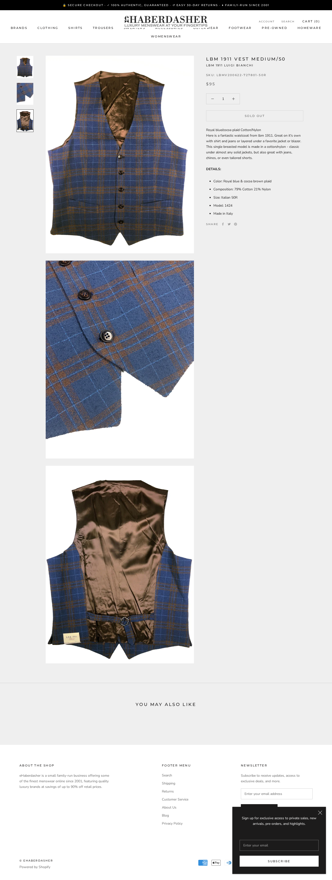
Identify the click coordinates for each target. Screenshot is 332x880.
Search (288, 21)
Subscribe (279, 861)
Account (267, 21)
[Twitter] (229, 224)
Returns (168, 791)
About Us (169, 807)
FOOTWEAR (240, 28)
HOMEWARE (309, 28)
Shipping (168, 783)
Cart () (311, 21)
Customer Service (175, 799)
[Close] (320, 812)
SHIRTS (75, 28)
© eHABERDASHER (36, 860)
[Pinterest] (235, 224)
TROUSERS (103, 28)
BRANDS (19, 28)
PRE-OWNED (274, 28)
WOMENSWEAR (166, 36)
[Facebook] (222, 224)
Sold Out (255, 116)
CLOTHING (47, 28)
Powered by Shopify (34, 867)
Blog (165, 815)
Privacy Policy (172, 823)
